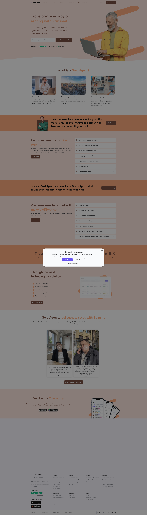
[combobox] (102, 250)
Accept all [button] (67, 259)
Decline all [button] (79, 259)
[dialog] (73, 257)
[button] (73, 264)
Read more (92, 256)
